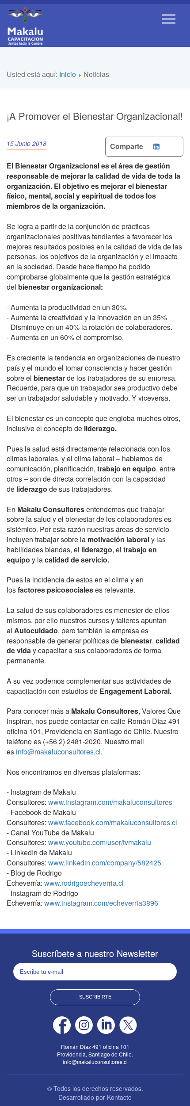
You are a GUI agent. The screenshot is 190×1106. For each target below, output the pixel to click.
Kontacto (119, 1097)
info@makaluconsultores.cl (58, 751)
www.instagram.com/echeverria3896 (101, 903)
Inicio (67, 74)
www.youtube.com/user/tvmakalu (100, 842)
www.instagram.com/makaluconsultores (110, 802)
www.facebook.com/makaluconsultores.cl (112, 822)
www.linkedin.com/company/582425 (104, 862)
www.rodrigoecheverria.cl (84, 883)
